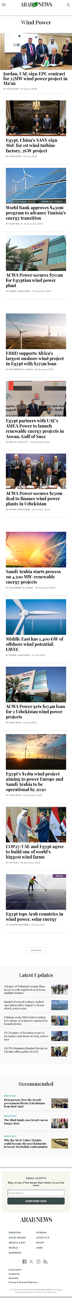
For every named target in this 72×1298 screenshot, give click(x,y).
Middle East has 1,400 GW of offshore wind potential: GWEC (34, 644)
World (13, 1247)
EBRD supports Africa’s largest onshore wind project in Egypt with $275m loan (35, 358)
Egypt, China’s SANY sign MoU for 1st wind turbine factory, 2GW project (31, 145)
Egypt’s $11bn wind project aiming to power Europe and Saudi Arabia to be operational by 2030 (34, 781)
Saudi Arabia (17, 1237)
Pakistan (15, 1232)
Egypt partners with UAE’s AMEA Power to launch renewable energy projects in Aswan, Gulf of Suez (35, 428)
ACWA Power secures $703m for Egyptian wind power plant (34, 280)
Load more (36, 950)
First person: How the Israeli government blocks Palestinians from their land (24, 1103)
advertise (13, 1278)
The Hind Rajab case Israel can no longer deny (26, 1121)
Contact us (14, 1274)
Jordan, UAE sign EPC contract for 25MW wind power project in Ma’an (35, 78)
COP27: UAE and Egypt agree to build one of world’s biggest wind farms (35, 851)
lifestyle (42, 1237)
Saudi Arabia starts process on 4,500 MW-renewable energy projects (33, 576)
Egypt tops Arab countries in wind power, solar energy (34, 916)
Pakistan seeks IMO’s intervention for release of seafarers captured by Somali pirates (26, 1020)
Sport (40, 1242)
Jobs (39, 1247)
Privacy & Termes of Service (23, 1282)
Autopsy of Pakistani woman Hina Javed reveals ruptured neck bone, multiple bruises (25, 989)
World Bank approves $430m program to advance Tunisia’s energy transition (36, 213)
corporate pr (15, 1269)
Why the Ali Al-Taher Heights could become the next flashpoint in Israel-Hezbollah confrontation (26, 1143)
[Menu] (4, 5)
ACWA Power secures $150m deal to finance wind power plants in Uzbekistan (34, 498)
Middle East (10, 1096)
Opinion (41, 1232)
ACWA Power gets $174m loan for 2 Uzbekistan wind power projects (35, 711)
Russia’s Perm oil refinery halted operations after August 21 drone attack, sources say (24, 1005)
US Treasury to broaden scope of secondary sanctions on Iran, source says (26, 1036)
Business (15, 1252)
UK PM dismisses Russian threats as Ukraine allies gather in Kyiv (25, 1049)
